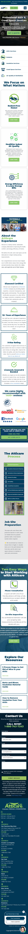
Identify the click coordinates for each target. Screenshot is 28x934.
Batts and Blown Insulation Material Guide (11, 685)
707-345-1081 (5, 908)
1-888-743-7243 (6, 836)
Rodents (9, 57)
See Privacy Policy (17, 795)
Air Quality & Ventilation (14, 75)
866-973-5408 (15, 836)
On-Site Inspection (14, 615)
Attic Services (11, 51)
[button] (25, 7)
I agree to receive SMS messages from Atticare (13, 772)
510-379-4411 (5, 834)
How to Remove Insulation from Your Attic (12, 700)
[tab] (14, 465)
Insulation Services (12, 63)
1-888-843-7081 (6, 852)
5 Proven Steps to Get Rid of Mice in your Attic (12, 669)
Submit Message (14, 778)
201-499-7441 (5, 896)
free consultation (15, 383)
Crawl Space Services (13, 69)
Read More (5, 675)
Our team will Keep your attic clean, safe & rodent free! (14, 432)
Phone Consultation (14, 591)
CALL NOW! (14, 725)
